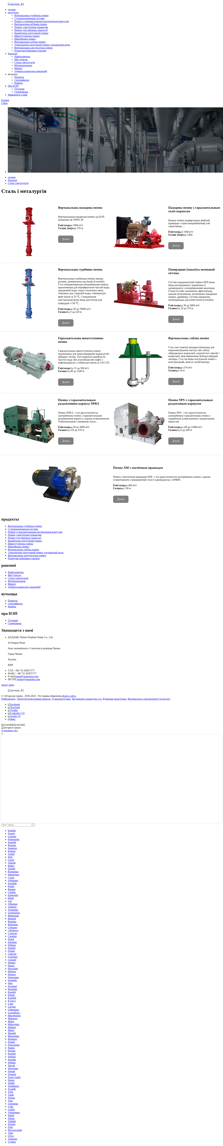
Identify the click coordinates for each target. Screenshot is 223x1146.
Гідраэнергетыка (61, 698)
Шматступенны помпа (27, 36)
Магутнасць (21, 59)
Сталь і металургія (24, 62)
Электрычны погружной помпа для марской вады (42, 44)
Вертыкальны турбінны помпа (31, 15)
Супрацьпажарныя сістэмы (29, 18)
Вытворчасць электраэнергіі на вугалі (149, 698)
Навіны (18, 83)
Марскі (18, 68)
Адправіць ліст (9, 730)
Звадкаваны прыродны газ (86, 698)
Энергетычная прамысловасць (34, 698)
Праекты (19, 77)
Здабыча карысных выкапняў (30, 71)
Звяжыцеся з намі (17, 94)
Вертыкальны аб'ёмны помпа (30, 24)
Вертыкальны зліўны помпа (30, 41)
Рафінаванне (8, 698)
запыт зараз (7, 684)
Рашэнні (12, 53)
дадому (12, 9)
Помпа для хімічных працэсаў (31, 30)
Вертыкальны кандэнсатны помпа (33, 47)
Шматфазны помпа (25, 39)
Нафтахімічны (22, 56)
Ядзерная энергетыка (114, 698)
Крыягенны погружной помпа (31, 33)
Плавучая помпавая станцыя (30, 50)
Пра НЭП (13, 86)
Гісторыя (19, 88)
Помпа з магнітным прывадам (31, 27)
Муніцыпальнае (23, 65)
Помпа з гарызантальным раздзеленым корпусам (41, 21)
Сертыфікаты (21, 80)
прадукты (13, 12)
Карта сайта (69, 696)
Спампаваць (21, 91)
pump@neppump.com (26, 676)
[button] (65, 239)
